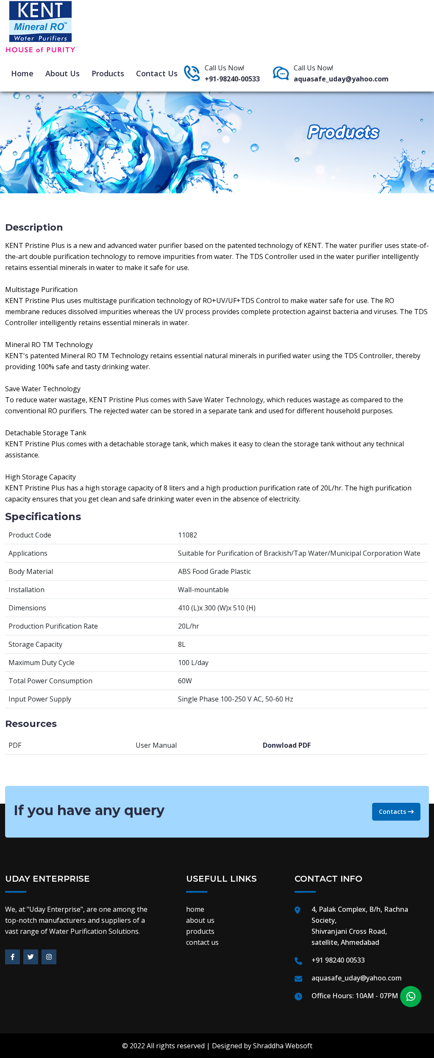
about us (62, 73)
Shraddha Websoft (282, 1045)
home (22, 73)
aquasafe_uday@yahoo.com (341, 79)
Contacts (393, 811)
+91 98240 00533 (338, 960)
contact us (157, 73)
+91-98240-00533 (232, 79)
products (108, 73)
